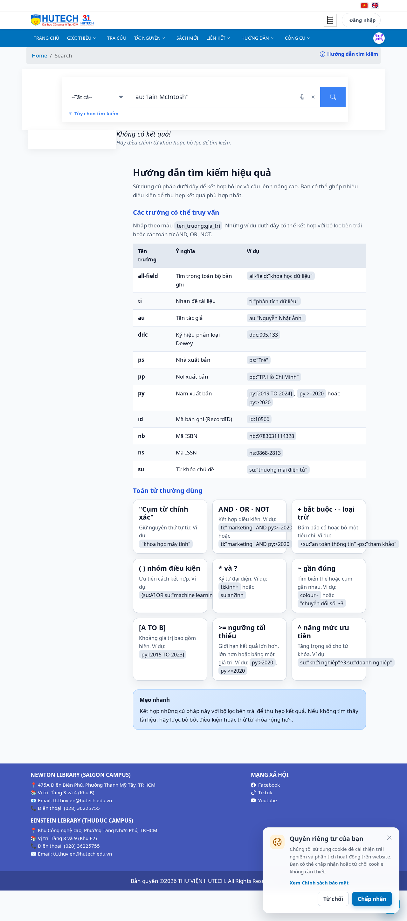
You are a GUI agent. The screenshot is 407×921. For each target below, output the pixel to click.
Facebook (269, 785)
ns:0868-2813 (265, 452)
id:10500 (259, 419)
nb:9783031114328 (271, 436)
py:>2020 (260, 402)
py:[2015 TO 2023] (162, 654)
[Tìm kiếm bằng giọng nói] (302, 97)
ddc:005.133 (263, 334)
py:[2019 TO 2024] (270, 393)
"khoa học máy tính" (165, 543)
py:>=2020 (312, 393)
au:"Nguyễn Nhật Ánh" (276, 317)
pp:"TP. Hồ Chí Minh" (274, 376)
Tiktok (265, 792)
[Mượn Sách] (379, 38)
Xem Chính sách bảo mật (319, 882)
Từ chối (333, 899)
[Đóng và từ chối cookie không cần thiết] (389, 837)
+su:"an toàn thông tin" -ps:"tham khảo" (348, 543)
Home (39, 55)
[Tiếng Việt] (364, 5)
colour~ (309, 595)
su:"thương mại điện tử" (278, 469)
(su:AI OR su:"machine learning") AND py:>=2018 (199, 595)
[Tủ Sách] (330, 20)
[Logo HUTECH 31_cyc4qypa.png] (62, 20)
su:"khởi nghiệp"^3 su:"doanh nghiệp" (346, 662)
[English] (375, 5)
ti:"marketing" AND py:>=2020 (256, 527)
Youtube (267, 800)
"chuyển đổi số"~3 (321, 603)
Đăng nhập (362, 20)
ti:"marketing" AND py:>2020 (255, 544)
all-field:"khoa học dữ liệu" (281, 275)
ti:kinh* (229, 586)
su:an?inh (232, 595)
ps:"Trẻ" (258, 359)
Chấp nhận (372, 899)
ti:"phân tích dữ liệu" (274, 301)
